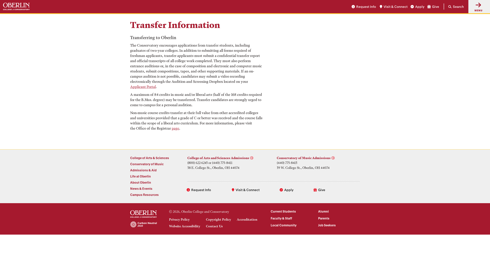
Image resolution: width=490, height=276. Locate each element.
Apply (419, 6)
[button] (453, 6)
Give (435, 6)
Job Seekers (327, 225)
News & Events (141, 188)
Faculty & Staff (281, 218)
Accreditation (247, 219)
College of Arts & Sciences (149, 158)
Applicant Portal (143, 87)
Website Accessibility (184, 226)
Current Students (283, 211)
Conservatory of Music (147, 164)
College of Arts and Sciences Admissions (218, 158)
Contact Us (214, 226)
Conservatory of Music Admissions (304, 158)
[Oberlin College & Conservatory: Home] (16, 7)
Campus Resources (144, 194)
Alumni (323, 211)
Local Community (283, 225)
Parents (323, 218)
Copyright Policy (218, 219)
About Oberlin (140, 182)
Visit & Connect (396, 6)
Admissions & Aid (143, 170)
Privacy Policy (179, 219)
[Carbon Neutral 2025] (143, 224)
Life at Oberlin (140, 176)
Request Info (366, 6)
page (175, 128)
